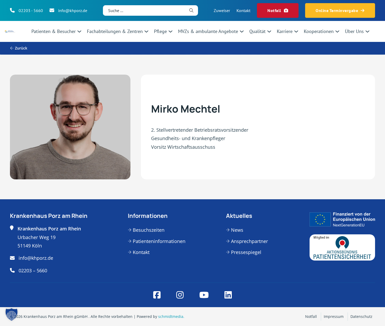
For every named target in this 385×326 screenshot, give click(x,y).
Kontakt (243, 10)
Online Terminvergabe (337, 10)
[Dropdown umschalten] (79, 31)
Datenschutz (361, 316)
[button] (11, 314)
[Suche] (191, 10)
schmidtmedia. (171, 316)
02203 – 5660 (33, 270)
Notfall (274, 10)
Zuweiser (222, 10)
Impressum (334, 316)
